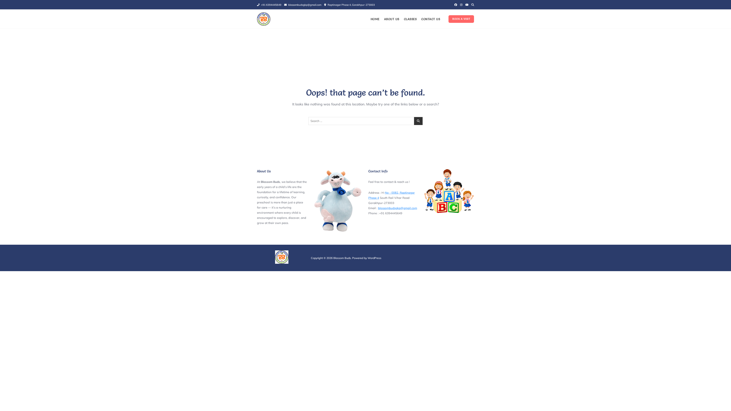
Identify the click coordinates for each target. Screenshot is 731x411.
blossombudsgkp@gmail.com (304, 4)
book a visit (461, 19)
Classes (410, 19)
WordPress (374, 258)
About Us (391, 19)
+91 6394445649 (270, 4)
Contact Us (430, 19)
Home (375, 19)
